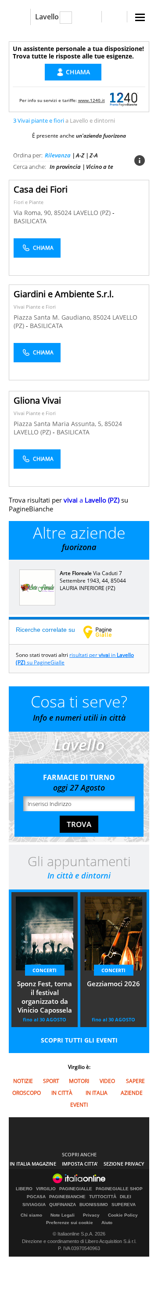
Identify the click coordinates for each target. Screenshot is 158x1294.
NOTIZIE (23, 1081)
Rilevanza (58, 155)
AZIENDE (132, 1093)
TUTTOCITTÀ (102, 1197)
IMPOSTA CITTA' (80, 1163)
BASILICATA (30, 221)
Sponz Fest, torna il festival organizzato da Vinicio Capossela (44, 996)
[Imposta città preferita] (19, 17)
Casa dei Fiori (41, 189)
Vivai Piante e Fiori (35, 306)
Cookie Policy (123, 1215)
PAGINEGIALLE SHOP (119, 1189)
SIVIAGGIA (34, 1205)
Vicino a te (99, 167)
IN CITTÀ (61, 1093)
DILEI (125, 1197)
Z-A (94, 155)
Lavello (47, 17)
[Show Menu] (140, 17)
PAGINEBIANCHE (67, 1197)
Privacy (91, 1215)
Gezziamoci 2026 (113, 983)
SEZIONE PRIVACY (124, 1163)
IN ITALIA (97, 1093)
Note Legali (62, 1215)
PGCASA (36, 1197)
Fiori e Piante (28, 202)
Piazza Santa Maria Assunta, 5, (59, 423)
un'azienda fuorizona (101, 135)
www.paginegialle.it (104, 631)
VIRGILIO (46, 1189)
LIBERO (24, 1189)
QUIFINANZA (62, 1205)
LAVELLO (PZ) (92, 212)
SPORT (51, 1081)
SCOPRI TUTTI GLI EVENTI (79, 1040)
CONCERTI (44, 970)
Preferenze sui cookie (69, 1222)
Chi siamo (31, 1215)
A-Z (80, 155)
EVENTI (79, 1104)
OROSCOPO (26, 1093)
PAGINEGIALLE (75, 1189)
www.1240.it (91, 100)
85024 (63, 212)
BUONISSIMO (93, 1205)
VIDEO (107, 1081)
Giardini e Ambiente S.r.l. (64, 294)
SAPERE (135, 1081)
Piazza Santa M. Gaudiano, (53, 317)
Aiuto (106, 1222)
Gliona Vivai (37, 400)
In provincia (65, 167)
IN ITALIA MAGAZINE (33, 1163)
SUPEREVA (123, 1205)
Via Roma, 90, (34, 212)
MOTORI (79, 1081)
